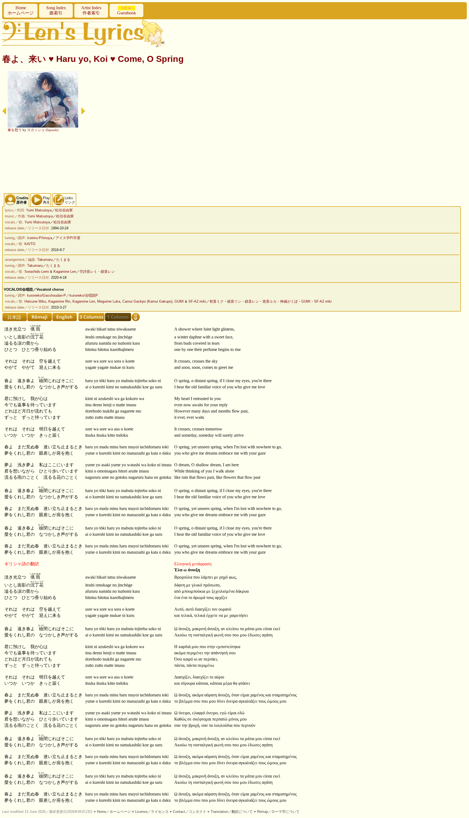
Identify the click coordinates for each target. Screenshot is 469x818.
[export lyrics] (135, 317)
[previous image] (4, 110)
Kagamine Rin (59, 301)
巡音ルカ (269, 301)
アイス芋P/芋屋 (68, 238)
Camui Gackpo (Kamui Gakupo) (147, 301)
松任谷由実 (64, 210)
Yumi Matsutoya (39, 210)
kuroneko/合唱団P (83, 295)
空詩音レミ (88, 272)
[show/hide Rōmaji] (39, 317)
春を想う (15, 130)
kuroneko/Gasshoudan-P (46, 295)
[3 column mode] (91, 317)
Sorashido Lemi (36, 272)
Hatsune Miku (35, 301)
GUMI (179, 301)
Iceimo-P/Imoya (39, 238)
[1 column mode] (118, 317)
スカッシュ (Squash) (42, 130)
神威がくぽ (289, 301)
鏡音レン (108, 272)
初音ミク (217, 301)
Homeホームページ (21, 10)
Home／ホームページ (114, 812)
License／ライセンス (152, 812)
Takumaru (45, 260)
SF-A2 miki (197, 301)
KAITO (29, 244)
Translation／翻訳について (232, 812)
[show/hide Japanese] (14, 317)
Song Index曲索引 (56, 10)
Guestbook (126, 10)
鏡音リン (234, 301)
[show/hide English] (64, 317)
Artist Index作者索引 (91, 10)
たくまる (63, 260)
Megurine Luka (108, 301)
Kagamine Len (64, 272)
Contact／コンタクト (189, 812)
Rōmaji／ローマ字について (278, 812)
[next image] (83, 110)
